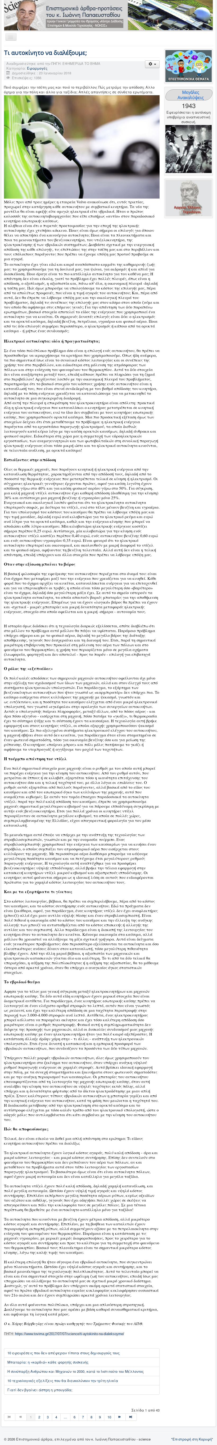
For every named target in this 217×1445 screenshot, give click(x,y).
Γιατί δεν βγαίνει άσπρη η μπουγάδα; (40, 1389)
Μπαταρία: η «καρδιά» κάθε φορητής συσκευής (47, 1362)
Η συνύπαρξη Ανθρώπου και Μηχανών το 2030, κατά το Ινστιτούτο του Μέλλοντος (75, 1371)
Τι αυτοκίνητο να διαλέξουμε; (45, 52)
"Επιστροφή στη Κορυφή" (192, 1439)
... (65, 1416)
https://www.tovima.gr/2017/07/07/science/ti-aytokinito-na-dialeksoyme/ (69, 1334)
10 (109, 1416)
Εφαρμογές (37, 68)
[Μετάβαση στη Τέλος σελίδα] (131, 1417)
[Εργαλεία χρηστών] (152, 64)
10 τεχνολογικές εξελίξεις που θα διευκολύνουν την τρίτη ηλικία (62, 1380)
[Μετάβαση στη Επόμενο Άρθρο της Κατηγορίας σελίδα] (120, 1417)
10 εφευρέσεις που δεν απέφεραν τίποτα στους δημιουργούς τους (63, 1352)
